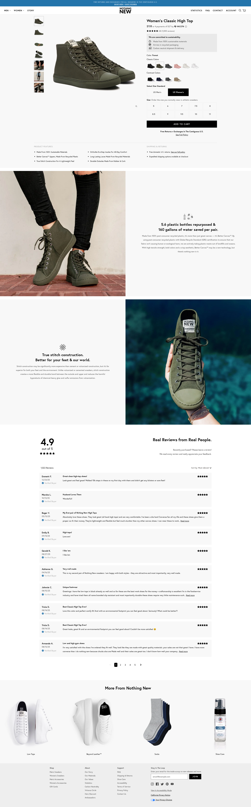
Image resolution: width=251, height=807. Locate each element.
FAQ (208, 10)
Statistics (196, 10)
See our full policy (178, 152)
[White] (195, 66)
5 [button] (135, 664)
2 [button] (120, 664)
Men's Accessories (57, 779)
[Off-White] (186, 66)
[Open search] (240, 10)
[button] (110, 665)
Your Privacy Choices (163, 800)
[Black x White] (151, 79)
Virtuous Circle (90, 790)
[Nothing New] (125, 10)
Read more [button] (185, 521)
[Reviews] (47, 454)
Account (231, 10)
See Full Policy (182, 134)
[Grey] (169, 66)
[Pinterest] (167, 784)
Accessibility (122, 783)
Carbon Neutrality (92, 786)
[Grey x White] (169, 79)
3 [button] (125, 664)
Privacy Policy (122, 790)
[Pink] (177, 66)
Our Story (89, 772)
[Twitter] (162, 784)
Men (6, 10)
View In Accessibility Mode (161, 790)
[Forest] (160, 66)
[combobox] (201, 468)
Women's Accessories (58, 783)
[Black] (151, 66)
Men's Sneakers (56, 772)
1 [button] (115, 664)
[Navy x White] (160, 79)
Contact (218, 10)
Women (18, 10)
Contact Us (121, 794)
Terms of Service (123, 786)
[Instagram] (152, 784)
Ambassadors (90, 797)
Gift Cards (54, 786)
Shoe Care (121, 779)
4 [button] (130, 664)
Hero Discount (90, 794)
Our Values (89, 779)
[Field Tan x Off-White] (177, 79)
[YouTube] (172, 784)
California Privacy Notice (160, 795)
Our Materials (90, 775)
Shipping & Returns (124, 775)
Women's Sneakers (57, 775)
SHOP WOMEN (131, 4)
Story (30, 10)
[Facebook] (157, 784)
